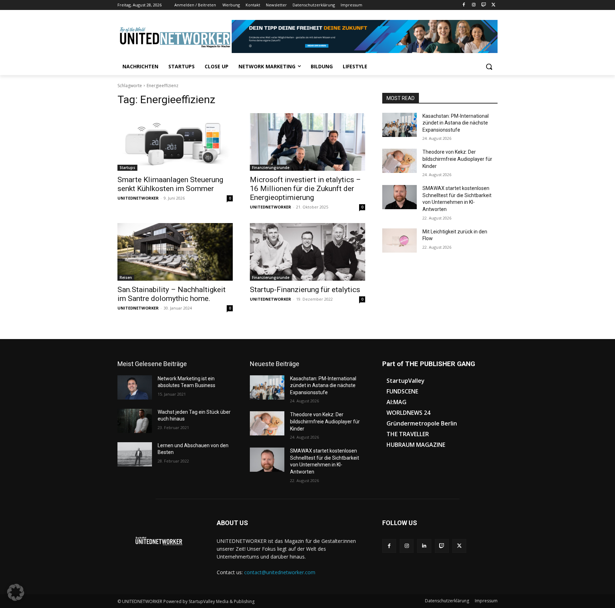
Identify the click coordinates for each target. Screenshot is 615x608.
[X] (493, 5)
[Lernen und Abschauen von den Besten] (134, 454)
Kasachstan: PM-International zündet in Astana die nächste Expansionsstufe (455, 123)
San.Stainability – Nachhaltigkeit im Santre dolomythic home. (171, 294)
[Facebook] (464, 5)
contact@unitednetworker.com (279, 572)
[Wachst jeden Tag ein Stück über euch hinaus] (134, 421)
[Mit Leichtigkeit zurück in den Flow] (399, 240)
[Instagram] (474, 5)
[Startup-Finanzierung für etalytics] (307, 252)
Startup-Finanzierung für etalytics (305, 289)
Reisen (126, 277)
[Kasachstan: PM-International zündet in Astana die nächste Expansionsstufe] (399, 125)
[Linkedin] (424, 546)
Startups (127, 167)
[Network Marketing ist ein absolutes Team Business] (134, 387)
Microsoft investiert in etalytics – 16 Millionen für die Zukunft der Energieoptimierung (305, 188)
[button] (489, 66)
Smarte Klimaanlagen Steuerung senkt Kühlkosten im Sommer (170, 184)
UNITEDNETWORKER (138, 198)
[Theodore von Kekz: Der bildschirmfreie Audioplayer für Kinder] (399, 161)
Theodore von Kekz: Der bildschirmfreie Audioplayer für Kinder (457, 159)
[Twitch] (483, 5)
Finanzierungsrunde (270, 167)
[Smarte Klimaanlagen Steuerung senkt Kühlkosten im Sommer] (175, 142)
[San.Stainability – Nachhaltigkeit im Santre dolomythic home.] (175, 252)
